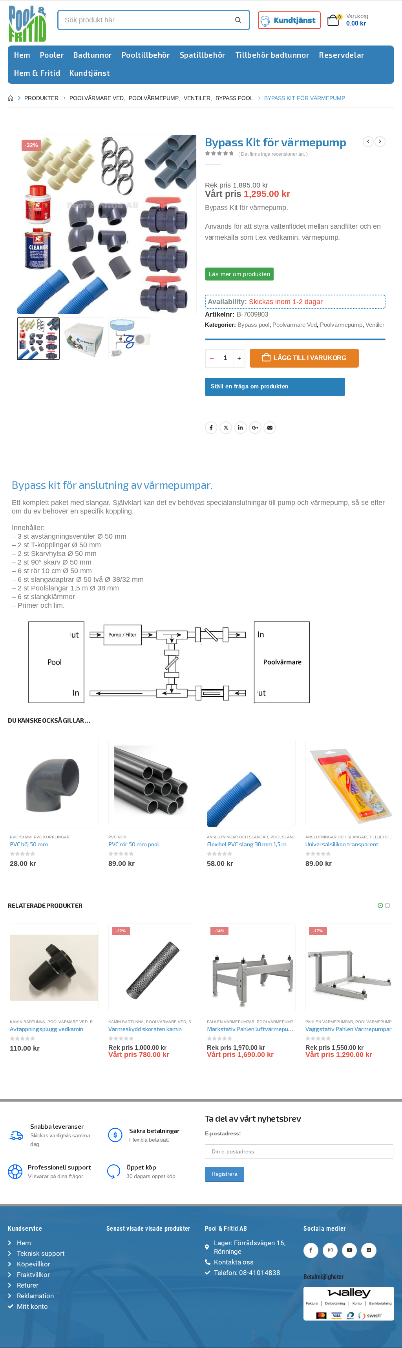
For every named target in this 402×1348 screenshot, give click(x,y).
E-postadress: (223, 1133)
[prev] (368, 141)
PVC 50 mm (20, 837)
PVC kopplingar (51, 837)
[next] (380, 141)
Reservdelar (342, 54)
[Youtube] (349, 1250)
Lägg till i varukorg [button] (85, 937)
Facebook (211, 427)
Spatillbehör (203, 54)
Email (269, 427)
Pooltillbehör (146, 54)
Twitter (225, 427)
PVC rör (117, 837)
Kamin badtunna (27, 1022)
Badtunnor (92, 54)
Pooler (52, 54)
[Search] (238, 20)
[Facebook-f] (310, 1250)
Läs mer (184, 937)
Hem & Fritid (37, 72)
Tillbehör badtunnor (272, 54)
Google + (255, 427)
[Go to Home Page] (10, 98)
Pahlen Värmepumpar (230, 1022)
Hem (22, 54)
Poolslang (283, 837)
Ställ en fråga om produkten (250, 386)
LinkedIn (240, 427)
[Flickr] (368, 1250)
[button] (18, 224)
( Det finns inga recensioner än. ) (273, 154)
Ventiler (374, 324)
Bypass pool (253, 324)
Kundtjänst (89, 72)
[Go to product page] (54, 783)
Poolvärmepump (341, 324)
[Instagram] (330, 1250)
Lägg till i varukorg (310, 358)
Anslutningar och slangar (237, 837)
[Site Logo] (27, 23)
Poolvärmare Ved (294, 324)
